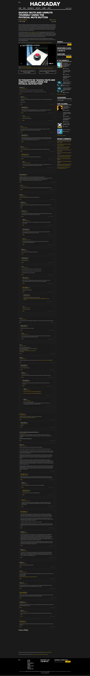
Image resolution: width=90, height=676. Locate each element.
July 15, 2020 (53, 21)
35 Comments (66, 121)
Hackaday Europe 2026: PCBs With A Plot (66, 71)
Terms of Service (58, 671)
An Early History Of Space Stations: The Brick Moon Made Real (67, 89)
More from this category (61, 94)
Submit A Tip (30, 666)
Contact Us (30, 668)
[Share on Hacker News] (21, 21)
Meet (29, 68)
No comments (66, 74)
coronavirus (23, 68)
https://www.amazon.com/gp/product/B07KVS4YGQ (32, 391)
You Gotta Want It (67, 129)
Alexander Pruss (24, 154)
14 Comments (66, 68)
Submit (44, 8)
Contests (37, 8)
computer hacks (25, 66)
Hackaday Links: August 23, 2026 (66, 124)
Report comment (52, 93)
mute (32, 68)
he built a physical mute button (34, 32)
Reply (20, 93)
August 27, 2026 (68, 8)
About (49, 8)
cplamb (58, 144)
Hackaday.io (30, 8)
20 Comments (66, 92)
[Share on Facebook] (19, 21)
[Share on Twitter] (20, 21)
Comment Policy (48, 652)
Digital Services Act (63, 671)
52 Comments (53, 19)
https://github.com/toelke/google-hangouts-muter (28, 350)
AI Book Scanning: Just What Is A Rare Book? (67, 113)
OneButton (39, 68)
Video (28, 664)
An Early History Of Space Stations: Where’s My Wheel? (67, 82)
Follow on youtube (61, 50)
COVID (27, 68)
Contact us (64, 50)
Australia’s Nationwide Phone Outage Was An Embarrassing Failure (67, 65)
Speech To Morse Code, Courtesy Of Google (47, 72)
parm (23, 238)
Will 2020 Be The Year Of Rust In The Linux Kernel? (27, 72)
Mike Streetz (22, 621)
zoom (52, 68)
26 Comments (66, 85)
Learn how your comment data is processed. (40, 654)
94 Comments (66, 116)
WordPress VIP (47, 673)
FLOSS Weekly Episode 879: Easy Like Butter (66, 107)
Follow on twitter (59, 50)
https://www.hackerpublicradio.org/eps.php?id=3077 (28, 576)
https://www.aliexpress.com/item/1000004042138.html (32, 393)
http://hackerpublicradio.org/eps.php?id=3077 (27, 417)
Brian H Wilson (25, 287)
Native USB (35, 68)
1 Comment (66, 126)
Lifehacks (29, 66)
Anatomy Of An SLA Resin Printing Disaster (67, 77)
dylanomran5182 (23, 592)
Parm (22, 499)
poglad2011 (59, 141)
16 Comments (66, 80)
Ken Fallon (21, 414)
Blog (24, 8)
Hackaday (45, 4)
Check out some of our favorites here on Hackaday (43, 42)
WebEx (49, 68)
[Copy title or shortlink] (24, 21)
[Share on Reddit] (23, 21)
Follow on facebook (58, 50)
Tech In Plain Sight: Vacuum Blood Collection (67, 119)
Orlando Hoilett (23, 19)
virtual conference (45, 68)
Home (20, 8)
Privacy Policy (53, 671)
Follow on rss (63, 50)
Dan (20, 571)
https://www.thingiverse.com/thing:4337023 (45, 360)
